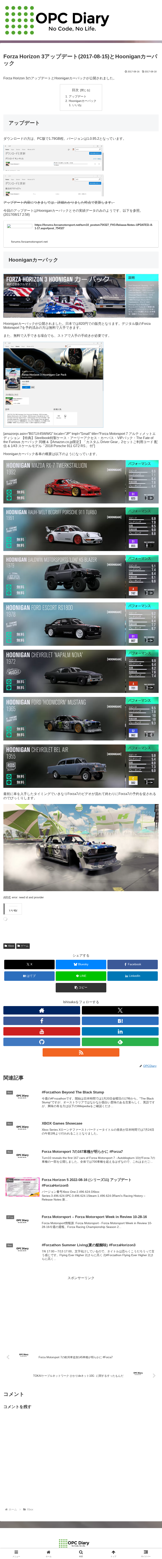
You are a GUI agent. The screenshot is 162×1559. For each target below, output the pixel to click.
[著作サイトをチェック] (41, 1010)
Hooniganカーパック (82, 101)
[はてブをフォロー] (120, 1021)
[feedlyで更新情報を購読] (120, 1042)
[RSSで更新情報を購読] (81, 1052)
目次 (75, 90)
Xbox (11, 945)
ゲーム (24, 945)
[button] (81, 987)
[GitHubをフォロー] (41, 1042)
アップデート (77, 96)
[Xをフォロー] (120, 1010)
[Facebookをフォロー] (41, 1021)
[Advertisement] (81, 1310)
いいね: (77, 105)
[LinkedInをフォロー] (120, 1031)
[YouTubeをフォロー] (41, 1031)
